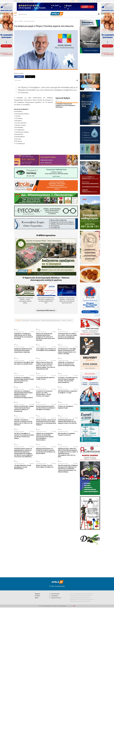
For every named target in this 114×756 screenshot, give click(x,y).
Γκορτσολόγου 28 (55, 593)
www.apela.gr (47, 606)
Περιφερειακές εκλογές (29, 21)
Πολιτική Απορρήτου (62, 606)
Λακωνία (69, 320)
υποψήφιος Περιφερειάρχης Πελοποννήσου (50, 320)
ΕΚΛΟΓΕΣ (21, 21)
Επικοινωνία (17, 1)
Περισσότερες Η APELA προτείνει (46, 310)
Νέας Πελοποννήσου (35, 320)
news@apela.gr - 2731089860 (27, 1)
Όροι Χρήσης (54, 606)
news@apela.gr (54, 595)
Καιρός (36, 597)
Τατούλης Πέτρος (25, 320)
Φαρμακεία (37, 593)
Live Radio (37, 595)
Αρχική (15, 21)
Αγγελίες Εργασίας (23, 14)
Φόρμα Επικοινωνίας (56, 597)
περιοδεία (63, 320)
